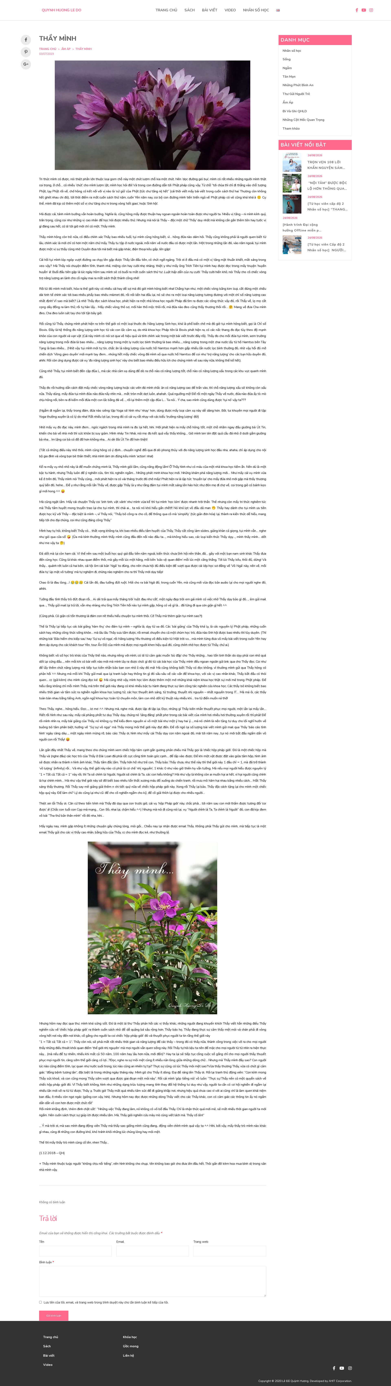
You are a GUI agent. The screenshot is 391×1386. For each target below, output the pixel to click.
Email (120, 1241)
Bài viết (49, 1355)
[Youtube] (341, 1368)
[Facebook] (334, 1368)
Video (48, 1365)
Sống (287, 59)
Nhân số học (292, 50)
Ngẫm (287, 68)
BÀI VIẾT (209, 10)
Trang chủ (50, 1337)
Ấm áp (65, 49)
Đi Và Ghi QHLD (295, 111)
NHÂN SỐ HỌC (256, 10)
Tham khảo (291, 128)
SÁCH (190, 10)
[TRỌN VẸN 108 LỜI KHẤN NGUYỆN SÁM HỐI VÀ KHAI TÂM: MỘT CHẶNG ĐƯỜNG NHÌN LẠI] (292, 162)
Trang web (200, 1241)
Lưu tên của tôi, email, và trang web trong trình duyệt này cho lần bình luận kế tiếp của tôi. (106, 1302)
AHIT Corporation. (340, 1381)
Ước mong (130, 1346)
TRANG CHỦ (166, 10)
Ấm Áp (288, 102)
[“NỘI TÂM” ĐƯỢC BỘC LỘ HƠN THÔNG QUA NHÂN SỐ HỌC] (292, 183)
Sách (47, 1346)
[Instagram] (350, 1368)
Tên (41, 1241)
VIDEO (230, 10)
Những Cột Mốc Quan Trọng (303, 120)
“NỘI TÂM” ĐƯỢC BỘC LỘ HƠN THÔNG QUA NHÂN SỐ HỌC (327, 189)
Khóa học (130, 1337)
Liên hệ (128, 1355)
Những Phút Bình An (298, 85)
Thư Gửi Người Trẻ (296, 94)
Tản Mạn (289, 76)
